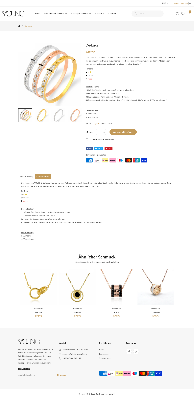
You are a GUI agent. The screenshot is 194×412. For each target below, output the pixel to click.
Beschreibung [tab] (26, 176)
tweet (99, 149)
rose (110, 123)
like (90, 149)
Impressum (104, 354)
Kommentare (42, 176)
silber (103, 123)
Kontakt (112, 13)
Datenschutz (105, 358)
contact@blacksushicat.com (74, 354)
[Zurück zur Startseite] (19, 26)
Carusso (156, 312)
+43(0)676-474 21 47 (71, 358)
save (109, 149)
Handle (38, 312)
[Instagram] (136, 351)
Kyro (116, 312)
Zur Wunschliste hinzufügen (102, 139)
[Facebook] (129, 351)
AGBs (101, 349)
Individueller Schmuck (54, 13)
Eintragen (61, 375)
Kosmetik (99, 13)
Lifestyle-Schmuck (80, 13)
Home (37, 13)
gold (97, 123)
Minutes (77, 312)
